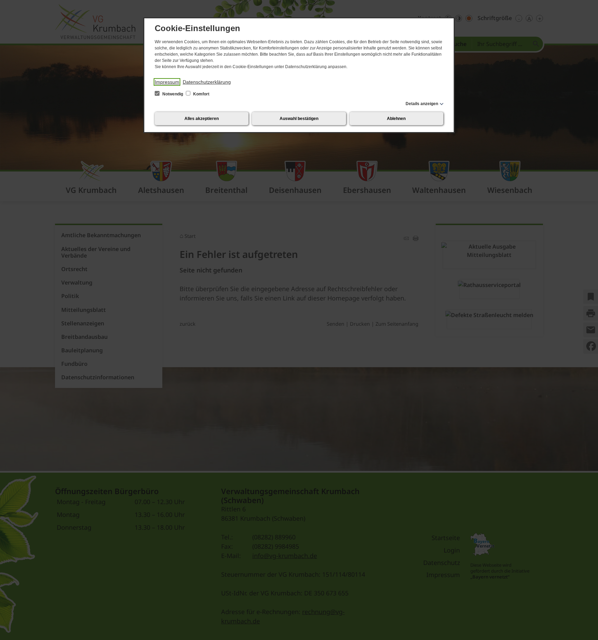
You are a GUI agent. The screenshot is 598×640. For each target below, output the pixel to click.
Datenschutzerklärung (207, 82)
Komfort (200, 94)
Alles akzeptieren (201, 118)
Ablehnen (396, 118)
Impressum (167, 82)
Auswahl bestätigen (299, 118)
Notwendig (172, 94)
